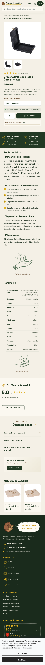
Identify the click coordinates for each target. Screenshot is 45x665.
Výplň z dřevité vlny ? (12, 98)
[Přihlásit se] (34, 3)
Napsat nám (14, 478)
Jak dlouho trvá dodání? (14, 443)
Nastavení (22, 653)
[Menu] (29, 3)
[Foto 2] (17, 64)
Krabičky (12, 15)
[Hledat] (4, 9)
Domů (5, 15)
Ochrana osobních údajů (23, 648)
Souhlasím (22, 660)
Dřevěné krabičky (22, 15)
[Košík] (40, 3)
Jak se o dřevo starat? (14, 450)
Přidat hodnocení (13, 408)
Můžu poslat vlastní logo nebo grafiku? (17, 458)
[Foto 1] (8, 64)
